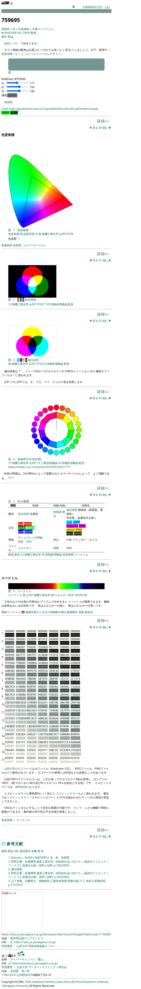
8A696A (12, 95)
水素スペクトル (42, 29)
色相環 (8, 102)
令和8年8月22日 (92, 7)
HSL (20, 33)
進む (105, 128)
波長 (7, 43)
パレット (18, 54)
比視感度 (24, 29)
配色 (33, 33)
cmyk (4, 109)
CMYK (27, 33)
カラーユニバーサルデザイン (43, 54)
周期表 (5, 29)
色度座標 (6, 54)
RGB (8, 33)
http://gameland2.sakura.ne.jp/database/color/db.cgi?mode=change (53, 109)
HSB (14, 33)
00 (100, 128)
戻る (95, 128)
